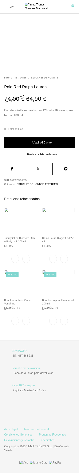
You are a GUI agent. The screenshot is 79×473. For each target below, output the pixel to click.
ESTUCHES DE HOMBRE (44, 77)
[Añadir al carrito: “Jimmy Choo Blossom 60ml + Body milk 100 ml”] (26, 259)
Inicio (6, 77)
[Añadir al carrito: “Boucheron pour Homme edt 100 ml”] (64, 321)
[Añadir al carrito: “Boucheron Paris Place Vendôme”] (26, 321)
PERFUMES (20, 77)
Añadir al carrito (42, 142)
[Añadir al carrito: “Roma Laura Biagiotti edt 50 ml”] (64, 259)
